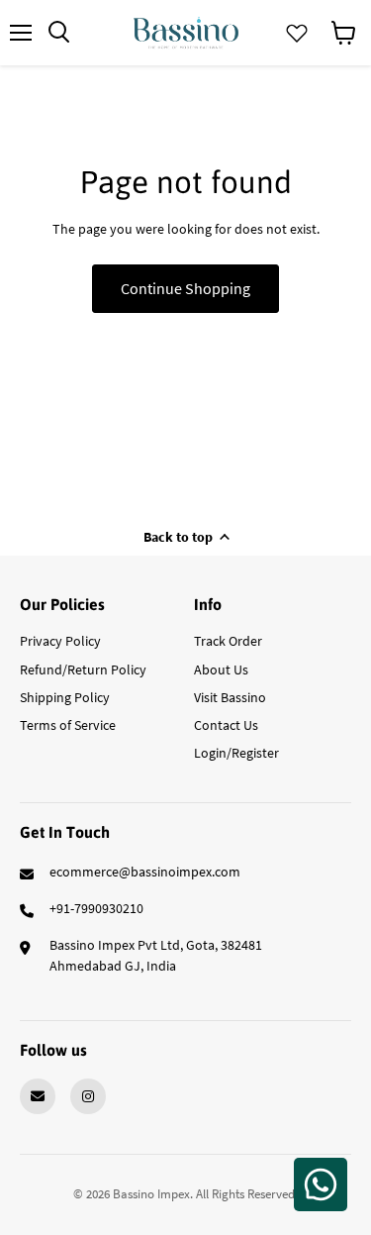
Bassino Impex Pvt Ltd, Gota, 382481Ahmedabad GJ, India (155, 955)
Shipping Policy (65, 697)
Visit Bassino (230, 697)
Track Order (228, 641)
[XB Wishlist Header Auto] (297, 32)
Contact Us (226, 725)
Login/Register (236, 753)
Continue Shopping (185, 288)
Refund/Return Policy (83, 669)
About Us (221, 669)
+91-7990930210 (96, 908)
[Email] (37, 1096)
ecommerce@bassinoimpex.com (144, 871)
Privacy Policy (60, 641)
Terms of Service (68, 725)
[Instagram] (88, 1096)
